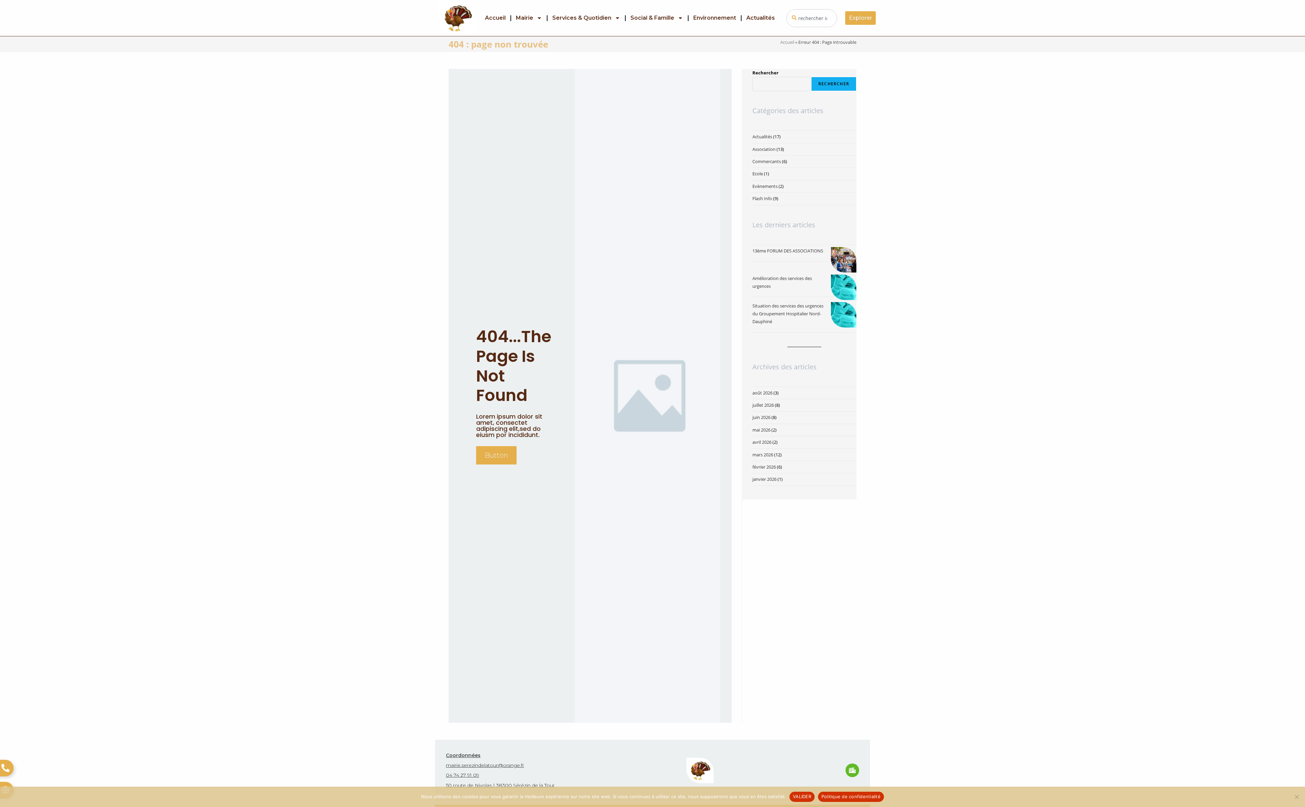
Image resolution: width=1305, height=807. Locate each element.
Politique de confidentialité (851, 796)
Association (764, 149)
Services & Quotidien (581, 18)
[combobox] (811, 18)
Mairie (524, 18)
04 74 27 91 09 (462, 775)
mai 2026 (761, 430)
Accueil (495, 18)
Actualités (760, 18)
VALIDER (802, 796)
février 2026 (764, 467)
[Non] (1296, 796)
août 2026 (762, 393)
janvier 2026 (764, 479)
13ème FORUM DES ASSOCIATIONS (787, 251)
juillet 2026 (763, 405)
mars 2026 (762, 455)
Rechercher (765, 73)
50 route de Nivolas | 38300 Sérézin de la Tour (500, 785)
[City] (852, 770)
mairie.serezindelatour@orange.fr (485, 765)
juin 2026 (761, 417)
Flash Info (762, 198)
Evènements (765, 186)
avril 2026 (761, 442)
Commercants (766, 161)
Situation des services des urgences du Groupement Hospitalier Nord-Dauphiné (787, 314)
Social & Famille (652, 18)
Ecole (757, 174)
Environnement (714, 18)
